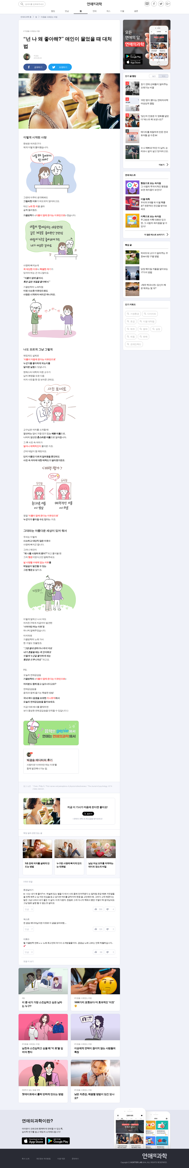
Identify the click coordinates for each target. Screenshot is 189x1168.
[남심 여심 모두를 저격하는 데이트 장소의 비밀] (101, 840)
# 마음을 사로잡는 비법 (31, 31)
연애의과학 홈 (25, 17)
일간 (154, 76)
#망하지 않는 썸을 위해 (31, 1090)
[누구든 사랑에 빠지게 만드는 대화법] (69, 840)
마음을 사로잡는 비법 (49, 17)
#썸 (23, 998)
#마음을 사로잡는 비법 (83, 998)
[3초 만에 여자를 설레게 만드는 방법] (37, 840)
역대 (163, 76)
